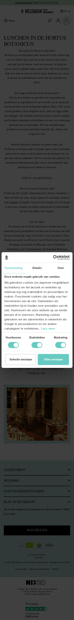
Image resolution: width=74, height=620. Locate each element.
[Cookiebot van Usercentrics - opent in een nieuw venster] (53, 257)
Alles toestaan (53, 359)
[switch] (13, 345)
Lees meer (48, 328)
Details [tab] (37, 267)
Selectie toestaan (20, 359)
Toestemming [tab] (13, 267)
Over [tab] (60, 267)
